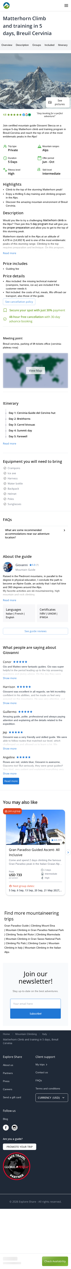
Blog (5, 1179)
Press (6, 1141)
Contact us (42, 1132)
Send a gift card (12, 1157)
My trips (40, 1124)
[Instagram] (14, 1188)
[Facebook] (6, 1188)
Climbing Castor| (38, 1003)
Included (49, 44)
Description (22, 44)
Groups (36, 44)
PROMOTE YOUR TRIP (20, 1207)
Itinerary (63, 44)
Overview (6, 44)
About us (8, 1125)
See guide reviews (36, 631)
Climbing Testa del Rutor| (21, 994)
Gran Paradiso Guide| (17, 985)
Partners (8, 1133)
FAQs (39, 1140)
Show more (10, 678)
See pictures (60, 102)
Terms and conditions (48, 1148)
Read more (9, 253)
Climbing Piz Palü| (16, 1003)
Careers (7, 1149)
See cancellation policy (19, 301)
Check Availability (55, 1261)
